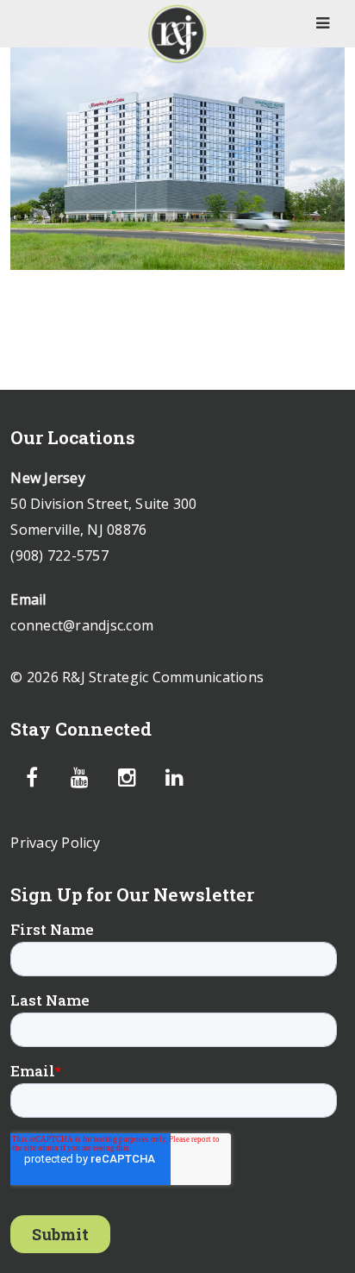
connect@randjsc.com (81, 625)
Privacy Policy (55, 842)
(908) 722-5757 (59, 555)
